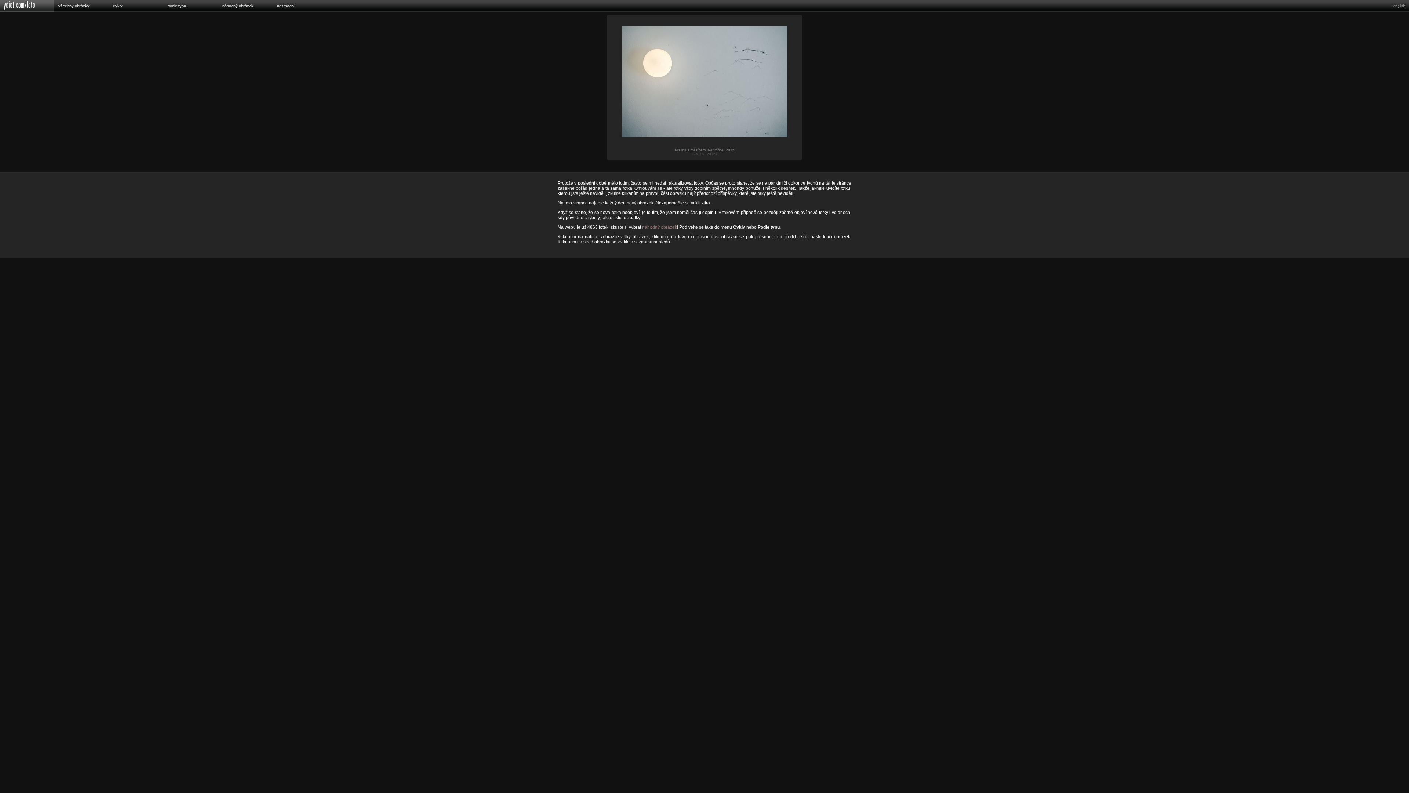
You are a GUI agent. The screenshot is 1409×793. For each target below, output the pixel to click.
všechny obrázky (74, 6)
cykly (118, 6)
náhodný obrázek (238, 6)
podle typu (177, 6)
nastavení (286, 6)
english (1399, 6)
